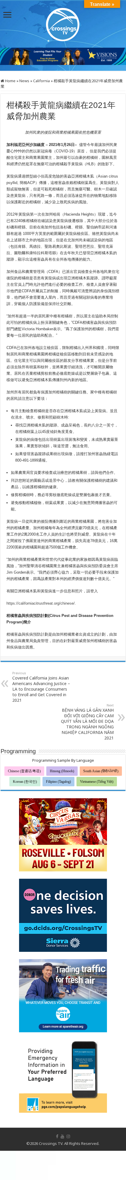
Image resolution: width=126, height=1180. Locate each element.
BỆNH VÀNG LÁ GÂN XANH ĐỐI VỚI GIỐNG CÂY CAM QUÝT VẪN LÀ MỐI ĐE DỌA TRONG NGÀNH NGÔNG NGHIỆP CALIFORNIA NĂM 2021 (87, 722)
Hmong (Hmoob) (62, 771)
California (41, 80)
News (24, 80)
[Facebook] (57, 1136)
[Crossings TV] (63, 23)
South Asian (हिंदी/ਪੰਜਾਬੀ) (100, 771)
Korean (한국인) (25, 782)
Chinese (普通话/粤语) (24, 771)
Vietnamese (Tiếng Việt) (96, 782)
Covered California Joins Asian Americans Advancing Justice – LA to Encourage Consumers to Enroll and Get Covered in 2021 (41, 687)
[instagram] (68, 1136)
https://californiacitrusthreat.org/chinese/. (41, 603)
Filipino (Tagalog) (58, 782)
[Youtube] (62, 1136)
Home (10, 80)
